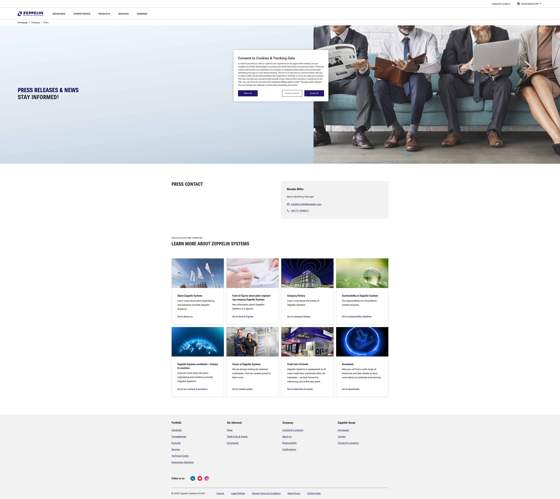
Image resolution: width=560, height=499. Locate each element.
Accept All (314, 93)
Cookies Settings (292, 93)
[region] (281, 75)
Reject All (248, 93)
